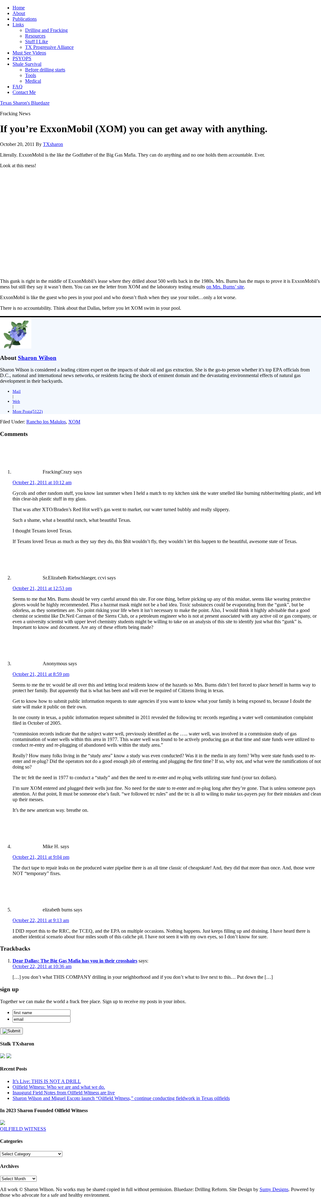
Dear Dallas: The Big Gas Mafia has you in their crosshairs (75, 960)
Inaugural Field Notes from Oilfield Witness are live (64, 1092)
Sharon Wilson (37, 358)
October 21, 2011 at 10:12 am (42, 482)
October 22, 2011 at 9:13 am (41, 920)
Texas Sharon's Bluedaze (25, 103)
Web (16, 401)
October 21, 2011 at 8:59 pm (41, 674)
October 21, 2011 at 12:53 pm (42, 588)
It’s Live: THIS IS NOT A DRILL (47, 1081)
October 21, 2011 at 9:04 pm (41, 857)
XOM (74, 421)
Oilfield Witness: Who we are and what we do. (59, 1087)
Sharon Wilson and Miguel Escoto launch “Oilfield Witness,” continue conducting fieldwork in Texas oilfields (121, 1098)
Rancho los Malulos (46, 421)
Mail (17, 391)
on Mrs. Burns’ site (225, 286)
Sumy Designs (274, 1189)
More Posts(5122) (28, 411)
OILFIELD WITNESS (23, 1129)
